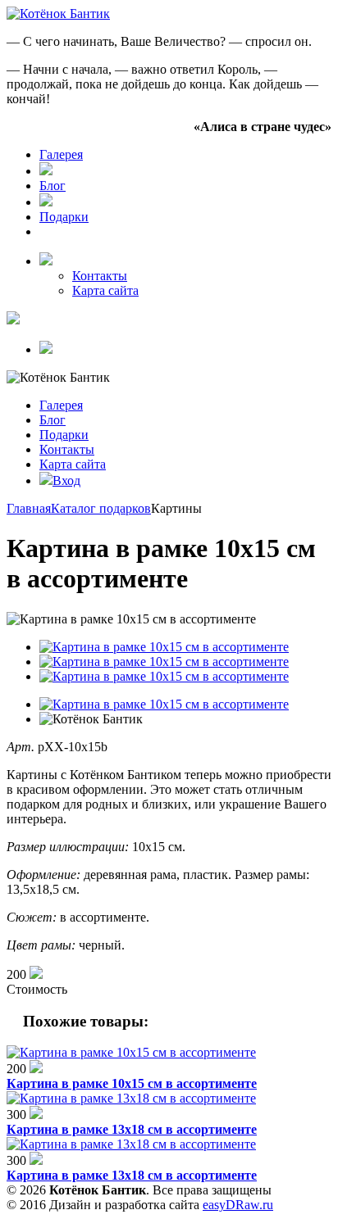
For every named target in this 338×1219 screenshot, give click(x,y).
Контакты (99, 276)
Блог (52, 186)
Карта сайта (105, 290)
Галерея (61, 154)
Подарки (64, 217)
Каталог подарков (101, 508)
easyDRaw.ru (238, 1205)
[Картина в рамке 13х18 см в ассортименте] (131, 1098)
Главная (29, 508)
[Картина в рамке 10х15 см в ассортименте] (131, 1052)
